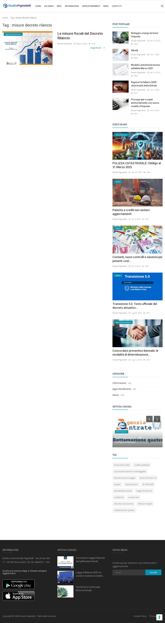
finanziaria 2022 (122, 464)
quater (117, 484)
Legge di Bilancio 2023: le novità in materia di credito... (90, 574)
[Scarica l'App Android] (18, 584)
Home (38, 6)
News (106, 6)
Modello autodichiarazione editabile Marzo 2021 (145, 67)
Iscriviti (153, 572)
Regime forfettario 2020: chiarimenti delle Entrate (144, 84)
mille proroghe (145, 503)
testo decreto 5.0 (148, 477)
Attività (134, 50)
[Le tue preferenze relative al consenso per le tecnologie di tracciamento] (159, 617)
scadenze (119, 497)
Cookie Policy (140, 616)
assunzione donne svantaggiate (130, 471)
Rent (59, 6)
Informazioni (72, 6)
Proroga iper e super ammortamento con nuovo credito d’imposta (145, 103)
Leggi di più (96, 47)
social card (133, 497)
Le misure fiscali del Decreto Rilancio (80, 35)
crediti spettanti (141, 464)
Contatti (117, 6)
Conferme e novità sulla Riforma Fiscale (88, 589)
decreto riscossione (123, 503)
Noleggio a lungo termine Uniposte (144, 35)
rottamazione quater (124, 510)
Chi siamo (49, 6)
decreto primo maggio (124, 477)
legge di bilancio (144, 490)
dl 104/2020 (147, 484)
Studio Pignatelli (64, 43)
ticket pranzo (131, 484)
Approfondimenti (91, 6)
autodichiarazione (123, 490)
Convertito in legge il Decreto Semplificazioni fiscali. (90, 560)
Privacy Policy (156, 616)
